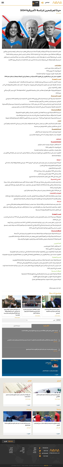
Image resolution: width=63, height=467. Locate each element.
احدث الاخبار (17, 326)
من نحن (11, 449)
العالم (35, 449)
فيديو (11, 448)
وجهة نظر (22, 451)
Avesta (46, 465)
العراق (35, 448)
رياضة (34, 451)
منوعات (34, 452)
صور (23, 452)
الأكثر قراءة (46, 326)
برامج (23, 448)
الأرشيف (11, 452)
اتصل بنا (11, 451)
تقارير (23, 449)
